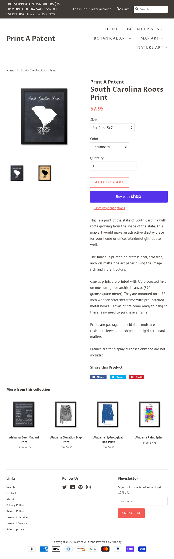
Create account (100, 9)
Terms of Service (16, 523)
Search (10, 487)
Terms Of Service (17, 517)
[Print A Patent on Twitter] (64, 488)
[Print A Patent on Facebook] (72, 488)
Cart (125, 9)
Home (111, 29)
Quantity (97, 158)
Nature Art (151, 47)
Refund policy (15, 529)
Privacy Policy (15, 505)
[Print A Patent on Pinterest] (80, 488)
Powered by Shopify (109, 542)
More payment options (109, 208)
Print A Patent (31, 39)
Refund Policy (15, 511)
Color (94, 138)
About (10, 499)
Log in (77, 9)
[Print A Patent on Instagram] (88, 488)
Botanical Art (111, 38)
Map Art (150, 38)
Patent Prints (143, 29)
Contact (11, 493)
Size (93, 119)
